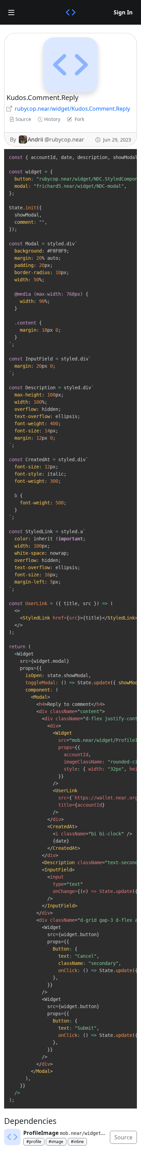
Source (23, 119)
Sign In (123, 12)
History (52, 119)
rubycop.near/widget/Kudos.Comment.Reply (72, 108)
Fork (79, 119)
